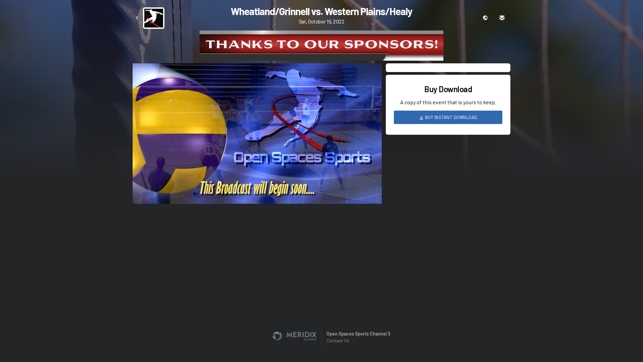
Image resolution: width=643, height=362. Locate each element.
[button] (259, 135)
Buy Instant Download (450, 117)
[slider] (257, 180)
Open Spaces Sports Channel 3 (358, 334)
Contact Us (338, 340)
